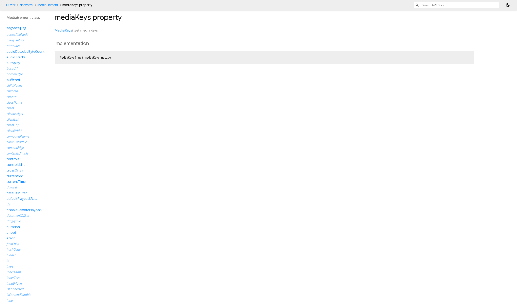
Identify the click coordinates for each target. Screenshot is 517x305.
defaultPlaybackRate (22, 198)
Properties (16, 29)
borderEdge (15, 74)
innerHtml (14, 272)
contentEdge (15, 147)
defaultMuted (17, 193)
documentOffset (18, 215)
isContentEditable (19, 294)
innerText (13, 278)
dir (9, 204)
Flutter (11, 5)
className (14, 102)
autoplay (13, 63)
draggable (14, 221)
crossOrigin (15, 170)
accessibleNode (17, 34)
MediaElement (47, 5)
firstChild (13, 244)
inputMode (14, 283)
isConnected (15, 289)
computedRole (17, 142)
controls (13, 159)
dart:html (26, 5)
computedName (18, 136)
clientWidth (14, 130)
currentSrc (15, 176)
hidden (11, 255)
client (10, 108)
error (11, 238)
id (8, 261)
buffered (13, 80)
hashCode (14, 249)
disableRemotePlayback (24, 210)
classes (12, 97)
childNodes (14, 85)
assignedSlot (15, 40)
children (12, 91)
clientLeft (13, 119)
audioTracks (16, 57)
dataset (12, 187)
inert (10, 266)
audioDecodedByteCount (25, 51)
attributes (13, 46)
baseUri (12, 68)
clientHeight (15, 113)
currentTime (16, 181)
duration (13, 227)
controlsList (16, 164)
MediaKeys (63, 30)
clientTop (13, 125)
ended (11, 232)
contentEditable (17, 153)
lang (10, 300)
